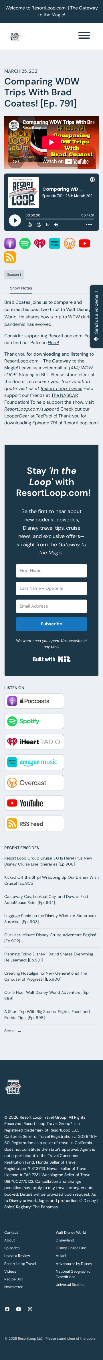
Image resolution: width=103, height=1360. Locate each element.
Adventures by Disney (74, 1263)
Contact (11, 1232)
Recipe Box (13, 1279)
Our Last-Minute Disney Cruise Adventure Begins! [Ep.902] (50, 937)
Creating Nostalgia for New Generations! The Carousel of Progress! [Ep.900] (45, 976)
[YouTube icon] (18, 1309)
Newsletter (13, 1286)
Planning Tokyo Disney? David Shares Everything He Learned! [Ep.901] (48, 957)
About (9, 1240)
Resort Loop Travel (20, 1263)
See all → (12, 1030)
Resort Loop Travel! (61, 388)
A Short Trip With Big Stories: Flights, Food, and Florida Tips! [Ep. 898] (47, 1014)
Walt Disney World (71, 1232)
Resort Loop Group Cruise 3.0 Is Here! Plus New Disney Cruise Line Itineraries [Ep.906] (48, 861)
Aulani (61, 1255)
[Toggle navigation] (84, 36)
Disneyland (65, 1240)
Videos (10, 1271)
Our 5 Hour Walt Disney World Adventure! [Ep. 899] (47, 995)
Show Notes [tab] (21, 288)
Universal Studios (70, 1284)
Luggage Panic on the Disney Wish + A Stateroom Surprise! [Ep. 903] (50, 918)
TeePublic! (46, 416)
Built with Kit (52, 659)
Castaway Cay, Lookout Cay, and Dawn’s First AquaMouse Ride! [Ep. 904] (46, 899)
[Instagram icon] (30, 1309)
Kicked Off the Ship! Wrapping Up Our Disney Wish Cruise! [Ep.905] (51, 880)
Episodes (11, 1247)
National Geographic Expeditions (73, 1274)
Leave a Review (17, 1255)
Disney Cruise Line (71, 1247)
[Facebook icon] (7, 1309)
